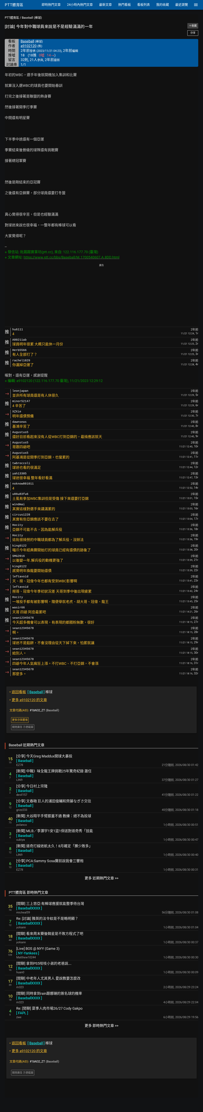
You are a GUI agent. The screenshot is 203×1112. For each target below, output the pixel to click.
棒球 (31, 692)
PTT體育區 (12, 17)
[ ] (24, 761)
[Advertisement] (101, 296)
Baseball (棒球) (32, 17)
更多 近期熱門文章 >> (101, 878)
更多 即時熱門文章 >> (101, 1026)
